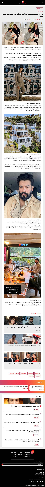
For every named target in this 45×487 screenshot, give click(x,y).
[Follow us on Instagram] (35, 481)
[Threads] (33, 481)
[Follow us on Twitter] (40, 481)
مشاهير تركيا (39, 9)
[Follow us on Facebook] (37, 481)
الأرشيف (14, 456)
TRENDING (14, 454)
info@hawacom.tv (35, 479)
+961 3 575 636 (41, 479)
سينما (21, 452)
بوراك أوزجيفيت (37, 373)
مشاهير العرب (27, 452)
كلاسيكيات (20, 454)
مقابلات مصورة (13, 452)
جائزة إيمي (12, 373)
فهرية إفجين (31, 376)
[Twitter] (37, 19)
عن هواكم (42, 472)
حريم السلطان (30, 373)
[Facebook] (39, 19)
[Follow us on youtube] (42, 481)
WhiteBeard (42, 485)
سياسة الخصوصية (40, 469)
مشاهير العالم (27, 456)
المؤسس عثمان (23, 373)
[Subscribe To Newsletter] (2, 464)
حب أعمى (17, 373)
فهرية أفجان (38, 376)
